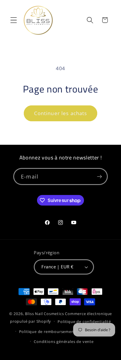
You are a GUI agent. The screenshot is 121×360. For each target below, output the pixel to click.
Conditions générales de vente (63, 341)
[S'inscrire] (99, 176)
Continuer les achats (60, 113)
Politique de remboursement (47, 331)
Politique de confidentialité (84, 321)
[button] (13, 20)
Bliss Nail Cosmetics (44, 313)
